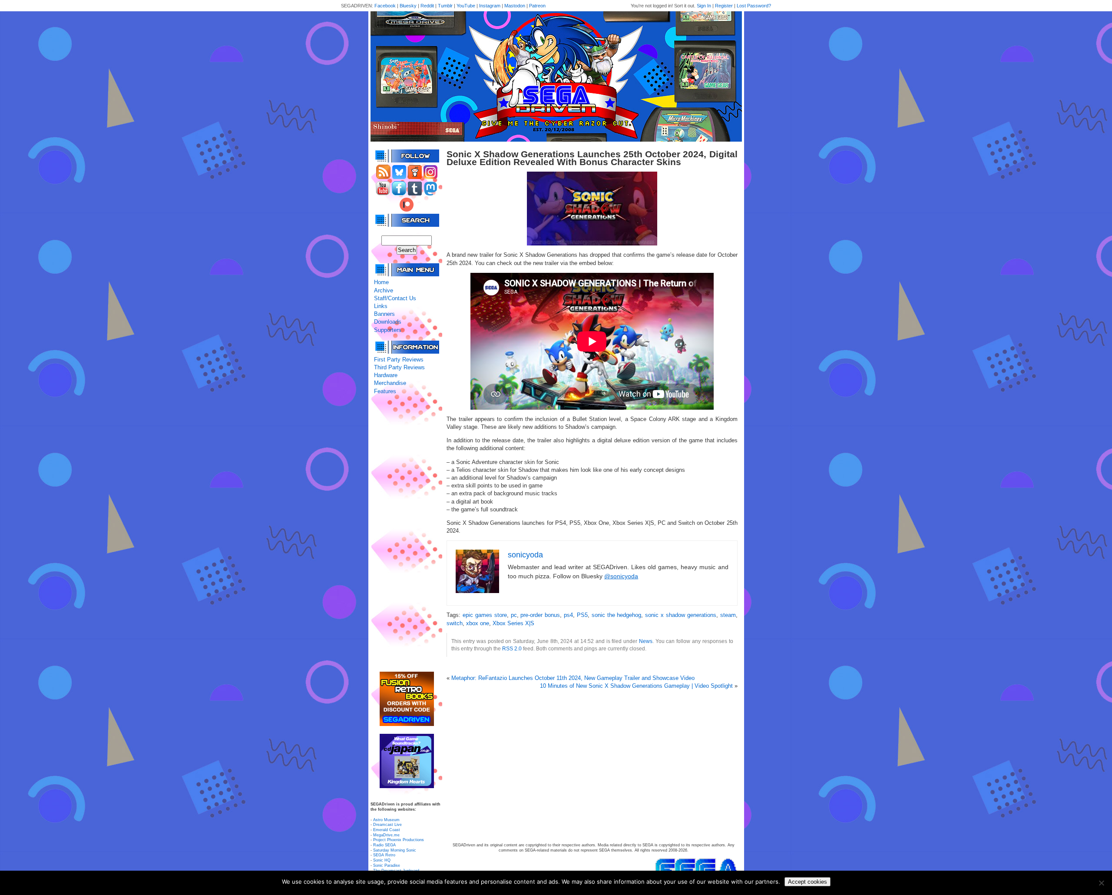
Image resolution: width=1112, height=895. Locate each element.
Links (380, 306)
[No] (1101, 882)
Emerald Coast (386, 830)
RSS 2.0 (512, 648)
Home (381, 282)
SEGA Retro (384, 855)
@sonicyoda (621, 576)
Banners (384, 314)
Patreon (537, 5)
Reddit (427, 5)
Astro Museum (386, 820)
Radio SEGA (384, 845)
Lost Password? (754, 5)
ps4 (568, 615)
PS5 (582, 615)
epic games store (485, 615)
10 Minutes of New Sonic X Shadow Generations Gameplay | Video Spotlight (636, 686)
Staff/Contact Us (395, 298)
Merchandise (390, 383)
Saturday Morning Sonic (394, 850)
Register (724, 5)
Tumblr (445, 5)
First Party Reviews (399, 359)
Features (385, 391)
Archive (383, 290)
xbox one (477, 623)
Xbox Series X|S (513, 623)
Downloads (387, 321)
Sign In (704, 5)
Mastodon (514, 5)
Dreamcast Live (387, 824)
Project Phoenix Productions (398, 840)
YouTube (466, 5)
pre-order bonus (540, 615)
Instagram (489, 5)
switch (455, 623)
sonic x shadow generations (680, 615)
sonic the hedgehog (617, 615)
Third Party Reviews (399, 367)
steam (728, 615)
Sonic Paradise (386, 865)
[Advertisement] (407, 533)
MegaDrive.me (386, 835)
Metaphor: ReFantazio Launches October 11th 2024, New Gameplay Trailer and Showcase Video (573, 678)
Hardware (385, 375)
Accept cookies (807, 881)
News (645, 641)
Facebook (385, 5)
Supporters (387, 330)
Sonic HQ (382, 860)
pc (514, 615)
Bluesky (408, 5)
